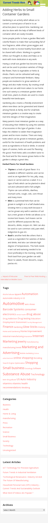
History (41, 327)
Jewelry (22, 341)
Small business (13, 368)
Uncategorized (9, 450)
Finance (8, 327)
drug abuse (33, 314)
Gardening (18, 327)
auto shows (30, 304)
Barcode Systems (13, 309)
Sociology (29, 368)
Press (5, 423)
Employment (9, 322)
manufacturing (32, 342)
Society (6, 441)
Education (36, 318)
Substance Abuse (16, 373)
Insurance (28, 336)
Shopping (31, 363)
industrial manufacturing (13, 336)
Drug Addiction (10, 318)
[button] (43, 5)
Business (7, 404)
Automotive (13, 303)
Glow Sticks (30, 327)
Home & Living (9, 413)
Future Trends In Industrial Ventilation (19, 472)
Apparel (18, 294)
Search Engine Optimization (14, 363)
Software (37, 368)
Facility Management (34, 322)
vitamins (7, 383)
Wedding (25, 387)
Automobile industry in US (14, 298)
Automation (30, 294)
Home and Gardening (11, 331)
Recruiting (37, 358)
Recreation (7, 427)
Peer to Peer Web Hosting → (35, 276)
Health (6, 409)
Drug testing (24, 318)
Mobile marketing (27, 353)
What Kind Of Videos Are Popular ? (18, 493)
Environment (21, 322)
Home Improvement (31, 331)
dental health (21, 315)
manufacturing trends (12, 347)
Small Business (9, 436)
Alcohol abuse (8, 294)
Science (6, 432)
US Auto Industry (26, 379)
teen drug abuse (9, 379)
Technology (38, 374)
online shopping (23, 357)
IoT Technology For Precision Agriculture (21, 467)
